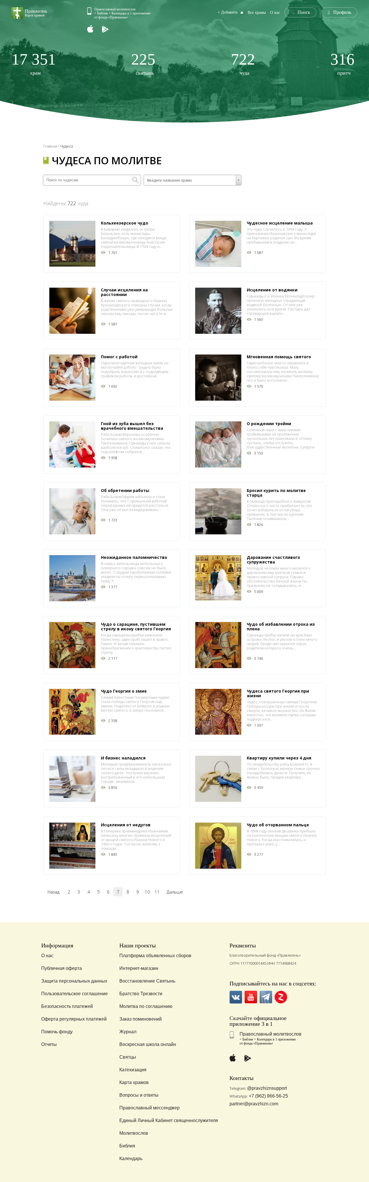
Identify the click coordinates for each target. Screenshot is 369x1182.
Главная (50, 146)
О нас (275, 12)
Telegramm (265, 997)
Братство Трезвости (140, 993)
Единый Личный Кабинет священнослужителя (168, 1120)
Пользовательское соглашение (74, 993)
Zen (280, 997)
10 (147, 892)
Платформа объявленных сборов (155, 955)
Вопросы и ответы (139, 1095)
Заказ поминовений (140, 1019)
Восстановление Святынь (147, 981)
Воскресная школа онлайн (147, 1044)
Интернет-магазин (138, 968)
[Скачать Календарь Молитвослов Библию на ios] (94, 29)
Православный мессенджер (149, 1107)
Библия (127, 1145)
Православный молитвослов (271, 1034)
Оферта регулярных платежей (74, 1019)
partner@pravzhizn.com (253, 1103)
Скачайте (240, 1018)
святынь (143, 63)
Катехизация (132, 1069)
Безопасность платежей (67, 1006)
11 (157, 892)
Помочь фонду (57, 1031)
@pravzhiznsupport (267, 1088)
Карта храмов (134, 1082)
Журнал (127, 1031)
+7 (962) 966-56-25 (268, 1096)
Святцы (127, 1057)
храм (34, 63)
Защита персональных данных (74, 981)
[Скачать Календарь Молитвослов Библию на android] (109, 29)
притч (342, 63)
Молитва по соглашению (145, 1006)
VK (235, 997)
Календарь (130, 1158)
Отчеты (49, 1044)
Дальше (175, 892)
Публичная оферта (61, 968)
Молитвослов (133, 1133)
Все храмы (257, 12)
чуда (243, 63)
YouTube (250, 997)
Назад (53, 892)
